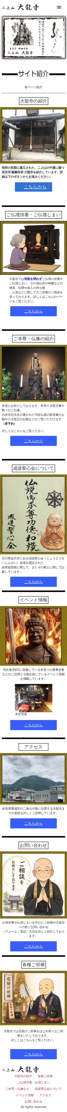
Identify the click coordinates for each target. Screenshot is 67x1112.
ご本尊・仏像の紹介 (33, 338)
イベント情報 (33, 599)
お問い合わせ (33, 845)
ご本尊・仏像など (17, 1089)
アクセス (33, 746)
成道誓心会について (33, 468)
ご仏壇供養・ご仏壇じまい (33, 214)
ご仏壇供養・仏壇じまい (33, 1082)
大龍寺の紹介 (33, 101)
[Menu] (59, 7)
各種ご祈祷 (33, 964)
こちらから (35, 186)
